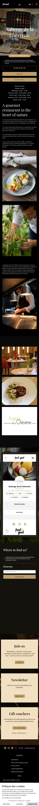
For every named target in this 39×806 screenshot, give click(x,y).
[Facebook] (5, 748)
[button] (19, 4)
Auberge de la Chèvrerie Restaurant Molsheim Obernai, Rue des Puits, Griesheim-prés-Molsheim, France (20, 61)
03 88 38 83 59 (19, 68)
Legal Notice (14, 759)
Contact (21, 748)
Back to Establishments (19, 56)
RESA (19, 776)
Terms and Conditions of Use (19, 762)
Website (19, 74)
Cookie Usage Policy (17, 768)
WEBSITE (19, 755)
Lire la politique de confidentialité (11, 798)
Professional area (30, 748)
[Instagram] (9, 748)
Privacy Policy (15, 765)
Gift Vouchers (19, 80)
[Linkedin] (12, 748)
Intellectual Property (17, 771)
